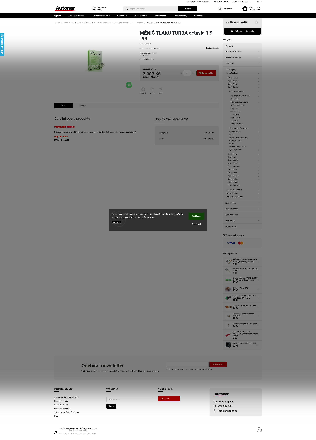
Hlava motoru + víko (238, 105)
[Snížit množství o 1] (181, 73)
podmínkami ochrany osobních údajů (200, 369)
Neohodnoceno (154, 48)
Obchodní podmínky (62, 408)
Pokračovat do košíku (244, 31)
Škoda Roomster (234, 167)
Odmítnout (196, 224)
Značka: (212, 48)
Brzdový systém (234, 131)
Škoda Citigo (232, 173)
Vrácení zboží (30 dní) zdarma (66, 412)
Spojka (231, 144)
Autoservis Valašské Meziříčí (198, 2)
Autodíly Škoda (232, 73)
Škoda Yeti (232, 157)
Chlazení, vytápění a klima (238, 147)
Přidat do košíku (206, 73)
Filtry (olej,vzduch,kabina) (240, 102)
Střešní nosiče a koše (235, 197)
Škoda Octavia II (234, 163)
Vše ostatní (235, 99)
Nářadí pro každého (233, 52)
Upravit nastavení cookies (78, 430)
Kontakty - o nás (221, 2)
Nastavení (116, 222)
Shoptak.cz (79, 433)
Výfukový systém (235, 150)
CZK (258, 2)
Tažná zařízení (232, 193)
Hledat (188, 9)
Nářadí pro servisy (233, 58)
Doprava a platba (240, 2)
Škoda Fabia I (232, 154)
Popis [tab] (63, 105)
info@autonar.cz (61, 140)
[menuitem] (59, 15)
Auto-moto (230, 63)
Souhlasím (196, 216)
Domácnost (230, 220)
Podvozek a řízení (235, 140)
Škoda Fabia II (233, 84)
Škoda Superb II (233, 160)
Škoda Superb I (233, 81)
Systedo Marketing (90, 433)
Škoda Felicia (232, 78)
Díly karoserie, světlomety (238, 137)
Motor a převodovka (236, 91)
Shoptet (67, 433)
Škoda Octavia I (233, 87)
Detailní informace (147, 60)
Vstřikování (234, 121)
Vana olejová (235, 114)
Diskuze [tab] (83, 105)
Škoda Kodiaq (233, 179)
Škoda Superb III (234, 185)
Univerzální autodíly (234, 190)
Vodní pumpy (235, 117)
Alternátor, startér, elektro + (238, 128)
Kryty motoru (235, 108)
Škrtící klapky (235, 111)
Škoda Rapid (232, 170)
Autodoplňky (231, 70)
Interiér (231, 134)
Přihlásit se (218, 365)
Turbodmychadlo (236, 124)
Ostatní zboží (231, 226)
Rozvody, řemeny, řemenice (240, 96)
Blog (56, 416)
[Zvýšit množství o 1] (193, 73)
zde (153, 217)
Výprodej (229, 46)
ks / (164, 399)
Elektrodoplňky (231, 215)
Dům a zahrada (231, 209)
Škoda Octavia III (234, 182)
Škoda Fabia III (233, 176)
